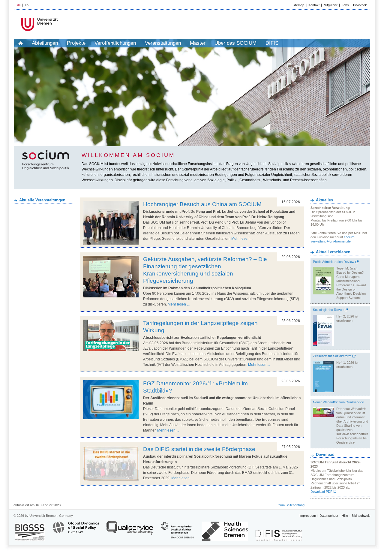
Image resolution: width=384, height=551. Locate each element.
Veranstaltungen (163, 43)
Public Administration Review (333, 261)
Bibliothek (360, 5)
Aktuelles (324, 200)
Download (325, 454)
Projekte (76, 43)
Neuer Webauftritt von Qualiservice (338, 402)
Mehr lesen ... (242, 238)
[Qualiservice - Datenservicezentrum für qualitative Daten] (129, 531)
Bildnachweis (361, 515)
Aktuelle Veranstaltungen (42, 200)
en (26, 5)
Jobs (345, 5)
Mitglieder (331, 5)
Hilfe (345, 515)
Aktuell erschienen (333, 252)
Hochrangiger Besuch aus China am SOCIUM (202, 204)
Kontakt (314, 5)
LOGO (59, 24)
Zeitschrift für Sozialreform (332, 356)
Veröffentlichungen (115, 43)
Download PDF (321, 491)
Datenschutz (329, 515)
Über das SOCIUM (235, 43)
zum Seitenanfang (291, 505)
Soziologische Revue (328, 310)
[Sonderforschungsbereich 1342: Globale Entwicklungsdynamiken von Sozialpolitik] (75, 531)
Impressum (307, 515)
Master (198, 43)
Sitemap (298, 5)
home (20, 43)
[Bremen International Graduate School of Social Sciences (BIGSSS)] (30, 532)
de (19, 5)
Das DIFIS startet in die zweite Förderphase (199, 449)
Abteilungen (45, 43)
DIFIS (272, 43)
